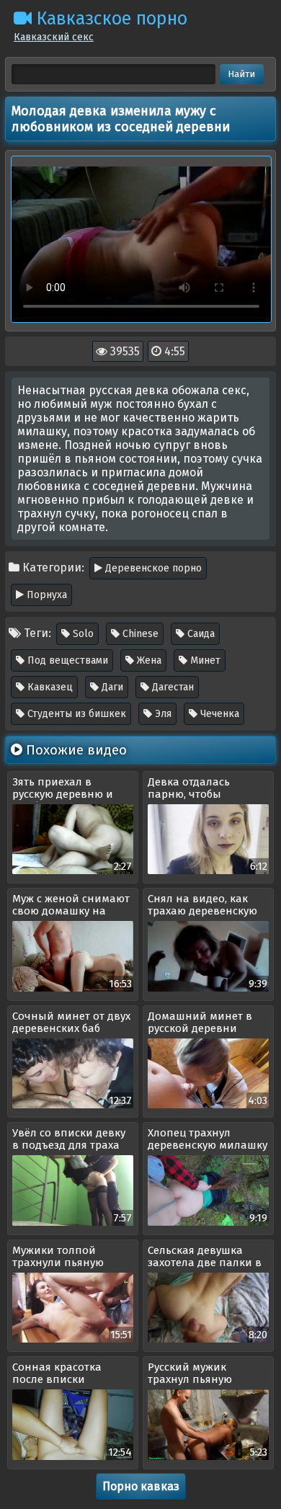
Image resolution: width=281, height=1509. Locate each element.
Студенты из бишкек (75, 714)
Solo (82, 634)
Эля (161, 714)
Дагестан (171, 687)
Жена (147, 660)
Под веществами (66, 660)
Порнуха (45, 595)
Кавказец (48, 687)
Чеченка (218, 714)
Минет (203, 660)
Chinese (139, 634)
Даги (111, 687)
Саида (199, 634)
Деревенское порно (152, 568)
